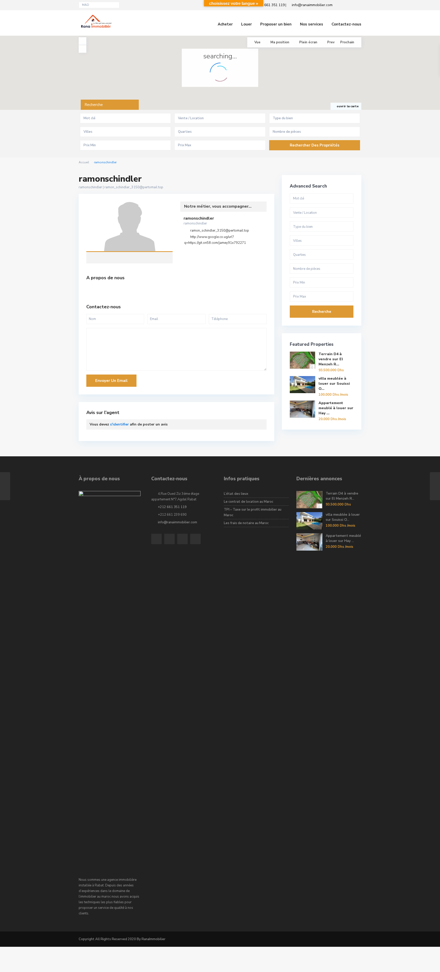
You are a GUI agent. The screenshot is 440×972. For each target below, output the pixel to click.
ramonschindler (129, 227)
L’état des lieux (236, 493)
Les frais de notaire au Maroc (246, 523)
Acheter (225, 24)
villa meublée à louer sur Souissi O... (334, 383)
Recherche (321, 311)
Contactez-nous (346, 24)
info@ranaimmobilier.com (177, 522)
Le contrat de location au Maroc (248, 501)
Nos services (311, 24)
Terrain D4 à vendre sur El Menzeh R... (331, 359)
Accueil (84, 162)
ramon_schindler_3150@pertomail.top (133, 187)
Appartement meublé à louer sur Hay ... (336, 408)
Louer (246, 24)
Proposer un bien (276, 24)
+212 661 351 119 (172, 507)
